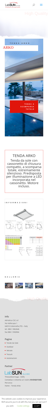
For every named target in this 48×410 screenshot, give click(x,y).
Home (7, 386)
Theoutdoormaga (12, 377)
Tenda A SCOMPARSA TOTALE (27, 106)
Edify (23, 377)
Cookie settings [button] (23, 406)
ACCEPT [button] (37, 406)
